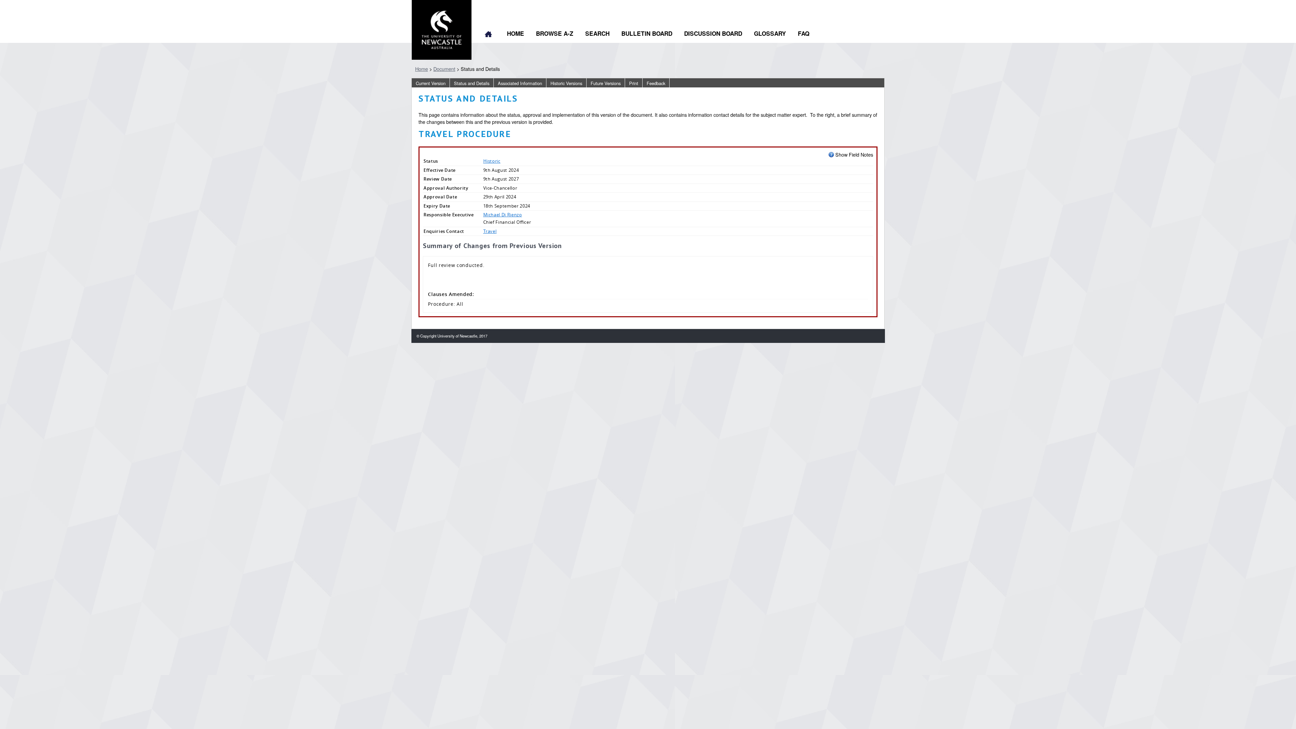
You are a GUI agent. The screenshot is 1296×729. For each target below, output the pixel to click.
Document (444, 68)
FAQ (803, 33)
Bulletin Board (646, 33)
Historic (492, 161)
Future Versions (606, 83)
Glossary (770, 33)
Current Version (431, 83)
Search (597, 33)
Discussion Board (713, 33)
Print (633, 83)
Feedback (656, 83)
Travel (490, 231)
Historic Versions (566, 83)
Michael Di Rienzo (502, 215)
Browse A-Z (554, 33)
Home (488, 34)
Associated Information (520, 83)
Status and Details (471, 83)
